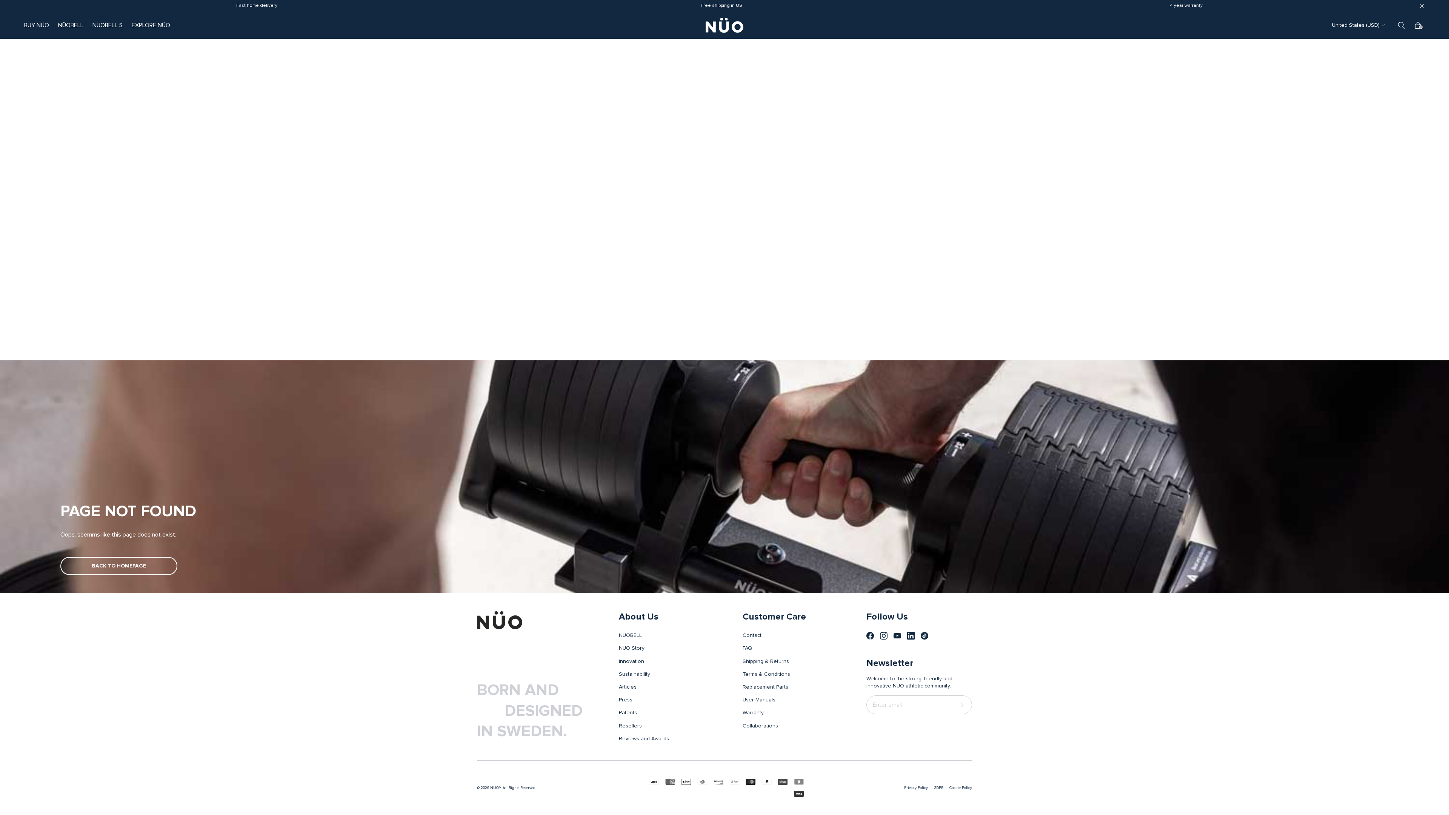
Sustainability (634, 674)
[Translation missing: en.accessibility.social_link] (870, 636)
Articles (628, 687)
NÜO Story (632, 648)
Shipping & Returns (766, 661)
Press (625, 700)
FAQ (747, 648)
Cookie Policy (960, 788)
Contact (752, 635)
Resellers (630, 726)
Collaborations (760, 726)
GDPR (938, 788)
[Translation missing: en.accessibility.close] (1422, 6)
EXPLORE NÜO (151, 25)
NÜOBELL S (107, 25)
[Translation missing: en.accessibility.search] (1401, 25)
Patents (628, 712)
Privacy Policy (916, 788)
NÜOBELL (70, 25)
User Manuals (759, 700)
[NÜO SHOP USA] (499, 620)
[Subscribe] (963, 705)
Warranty (753, 712)
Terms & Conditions (766, 674)
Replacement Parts (765, 687)
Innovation (631, 661)
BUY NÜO (36, 25)
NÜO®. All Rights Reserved (512, 788)
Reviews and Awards (644, 738)
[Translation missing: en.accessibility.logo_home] (724, 25)
